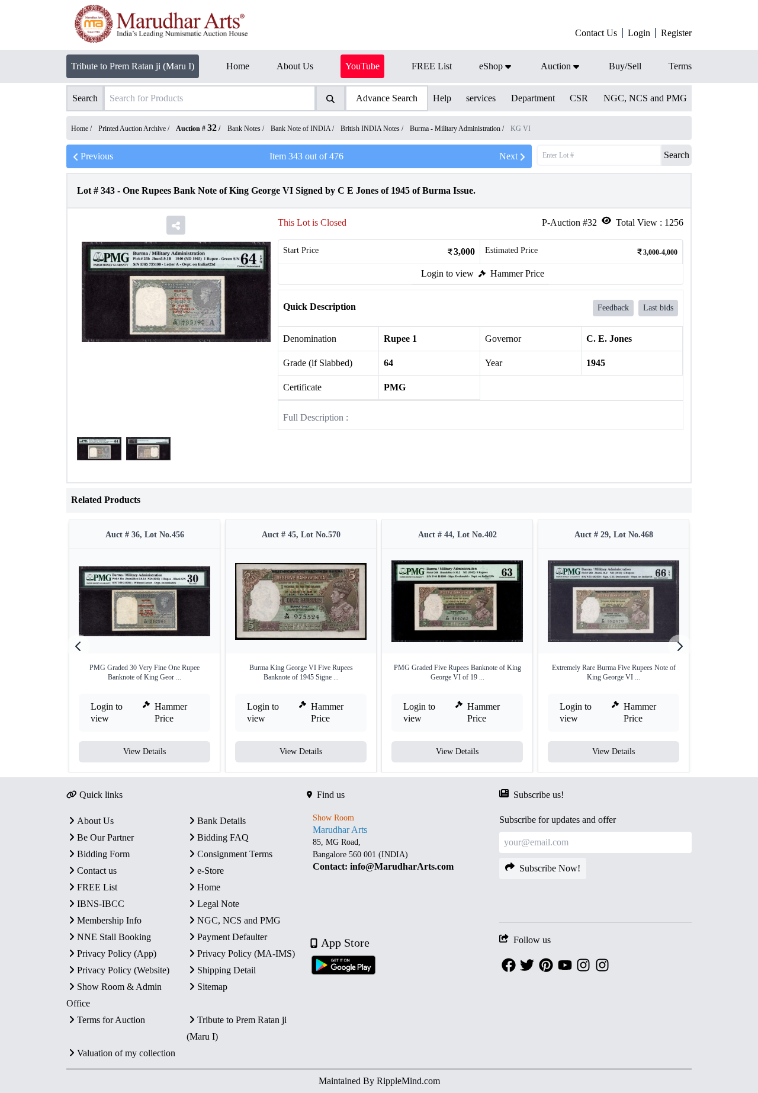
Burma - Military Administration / (458, 128)
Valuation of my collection (126, 1053)
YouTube (362, 66)
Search (676, 155)
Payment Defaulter (232, 937)
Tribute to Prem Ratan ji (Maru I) (132, 66)
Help (442, 98)
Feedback (613, 307)
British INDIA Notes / (373, 128)
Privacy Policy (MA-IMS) (246, 953)
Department (533, 98)
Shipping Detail (226, 970)
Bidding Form (103, 854)
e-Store (210, 871)
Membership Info (109, 920)
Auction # (196, 128)
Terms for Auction (111, 1020)
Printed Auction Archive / (134, 128)
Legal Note (218, 904)
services (481, 98)
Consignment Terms (234, 854)
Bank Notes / (246, 128)
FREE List (97, 887)
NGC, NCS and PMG (645, 98)
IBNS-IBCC (100, 904)
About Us (95, 821)
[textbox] (403, 854)
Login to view (447, 273)
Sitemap (212, 987)
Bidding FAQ (223, 837)
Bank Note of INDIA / (303, 128)
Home (208, 887)
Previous (97, 156)
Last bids (658, 307)
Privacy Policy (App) (116, 953)
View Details (144, 751)
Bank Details (221, 821)
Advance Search (386, 98)
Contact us (97, 871)
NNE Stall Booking (114, 937)
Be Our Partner (105, 837)
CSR (579, 98)
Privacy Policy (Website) (123, 970)
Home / (82, 128)
